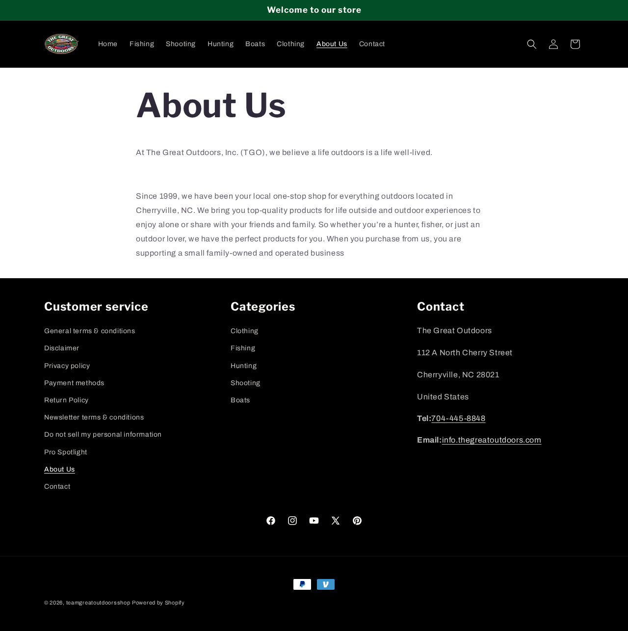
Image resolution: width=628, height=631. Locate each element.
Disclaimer (61, 348)
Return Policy (66, 399)
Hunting (244, 365)
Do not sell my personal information (103, 434)
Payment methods (74, 382)
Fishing (243, 348)
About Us (59, 469)
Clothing (245, 331)
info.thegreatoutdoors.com (492, 440)
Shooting (246, 382)
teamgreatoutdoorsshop (98, 602)
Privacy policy (67, 365)
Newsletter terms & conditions (94, 417)
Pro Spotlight (65, 451)
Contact (57, 486)
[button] (532, 44)
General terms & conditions (89, 331)
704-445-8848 (458, 418)
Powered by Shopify (158, 602)
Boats (240, 399)
